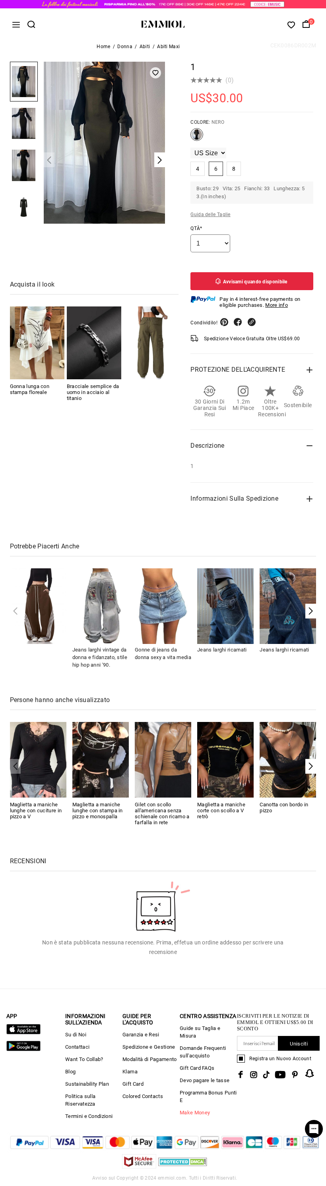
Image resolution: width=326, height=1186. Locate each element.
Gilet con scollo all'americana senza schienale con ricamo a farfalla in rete (162, 813)
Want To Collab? (84, 1059)
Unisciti (298, 1044)
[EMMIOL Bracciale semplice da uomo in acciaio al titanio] (94, 342)
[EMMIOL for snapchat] (310, 1073)
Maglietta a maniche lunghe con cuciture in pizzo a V (36, 810)
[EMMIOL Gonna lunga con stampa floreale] (37, 342)
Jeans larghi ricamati (221, 650)
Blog (70, 1072)
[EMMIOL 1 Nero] (197, 138)
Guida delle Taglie (210, 214)
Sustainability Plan (87, 1084)
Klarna (130, 1072)
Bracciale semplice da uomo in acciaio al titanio (93, 392)
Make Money (195, 1113)
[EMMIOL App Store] (23, 1033)
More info (276, 305)
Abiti (145, 46)
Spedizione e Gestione (148, 1047)
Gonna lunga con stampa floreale (30, 389)
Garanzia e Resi (140, 1035)
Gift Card (133, 1084)
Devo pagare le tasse (204, 1080)
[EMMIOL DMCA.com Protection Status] (182, 1166)
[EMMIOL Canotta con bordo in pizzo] (288, 759)
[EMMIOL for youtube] (280, 1074)
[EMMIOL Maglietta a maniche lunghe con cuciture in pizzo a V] (38, 759)
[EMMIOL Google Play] (23, 1049)
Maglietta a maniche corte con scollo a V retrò (221, 810)
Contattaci (77, 1047)
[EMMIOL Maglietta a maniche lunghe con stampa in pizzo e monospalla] (100, 759)
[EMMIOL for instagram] (253, 1074)
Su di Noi (75, 1035)
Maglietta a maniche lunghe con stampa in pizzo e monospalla (97, 810)
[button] (310, 611)
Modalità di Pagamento (149, 1059)
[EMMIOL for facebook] (240, 1074)
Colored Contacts (142, 1096)
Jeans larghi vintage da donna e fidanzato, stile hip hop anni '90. (99, 657)
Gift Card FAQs (197, 1068)
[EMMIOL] (151, 342)
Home (103, 46)
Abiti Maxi (168, 46)
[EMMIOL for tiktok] (266, 1074)
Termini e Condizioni (89, 1116)
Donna (124, 46)
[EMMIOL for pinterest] (295, 1074)
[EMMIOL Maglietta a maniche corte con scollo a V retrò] (225, 759)
